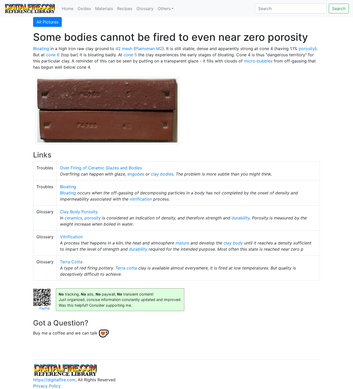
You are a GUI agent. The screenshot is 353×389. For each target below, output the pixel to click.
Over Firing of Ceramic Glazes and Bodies (101, 167)
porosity (307, 48)
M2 (159, 48)
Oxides (84, 8)
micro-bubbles (258, 60)
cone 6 (52, 54)
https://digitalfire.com (54, 379)
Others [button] (164, 8)
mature (182, 242)
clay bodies (162, 174)
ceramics (73, 217)
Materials (104, 8)
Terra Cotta (71, 261)
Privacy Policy (47, 385)
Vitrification (71, 236)
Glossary (145, 8)
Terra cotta (126, 268)
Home (67, 8)
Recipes (124, 8)
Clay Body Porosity (79, 211)
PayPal (44, 308)
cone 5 (130, 54)
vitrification (141, 199)
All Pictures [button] (47, 22)
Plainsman (145, 48)
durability (241, 217)
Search (339, 8)
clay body (233, 242)
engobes (135, 174)
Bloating (41, 48)
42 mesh (124, 48)
